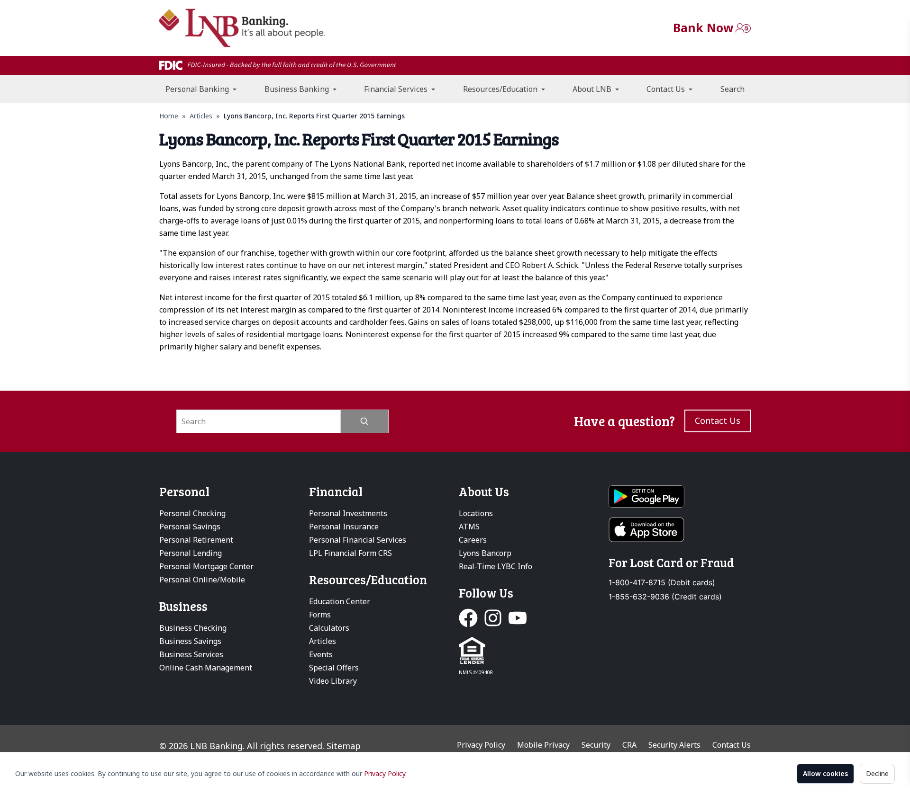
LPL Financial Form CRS (350, 553)
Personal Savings (189, 526)
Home (168, 115)
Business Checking (193, 628)
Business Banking (297, 89)
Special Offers (334, 667)
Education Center (339, 601)
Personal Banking (198, 89)
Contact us (717, 420)
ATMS (469, 526)
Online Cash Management (205, 667)
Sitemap (344, 745)
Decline (877, 773)
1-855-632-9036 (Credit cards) (665, 596)
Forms (320, 614)
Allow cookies (825, 773)
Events (321, 654)
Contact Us (666, 89)
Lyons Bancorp (485, 553)
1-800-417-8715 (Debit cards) (662, 582)
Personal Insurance (344, 526)
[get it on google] (680, 496)
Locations (476, 513)
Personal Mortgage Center (206, 566)
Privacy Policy (384, 773)
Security (596, 745)
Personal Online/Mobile (202, 579)
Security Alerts (674, 745)
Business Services (191, 654)
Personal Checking (192, 513)
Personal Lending (190, 553)
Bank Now (703, 27)
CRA (629, 745)
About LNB (593, 89)
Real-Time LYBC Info (495, 566)
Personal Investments (348, 513)
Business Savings (190, 641)
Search (732, 89)
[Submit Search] (365, 421)
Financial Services (396, 89)
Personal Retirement (196, 540)
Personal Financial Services (357, 540)
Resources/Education (501, 89)
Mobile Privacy (543, 745)
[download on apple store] (680, 529)
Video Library (333, 681)
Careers (473, 540)
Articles (201, 115)
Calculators (329, 628)
